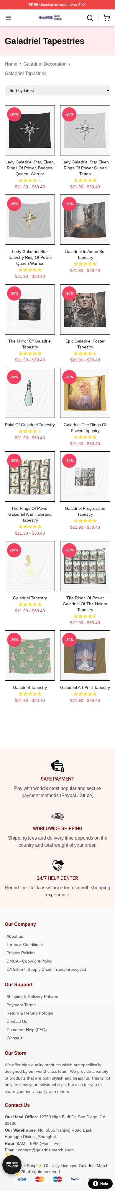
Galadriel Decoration (45, 63)
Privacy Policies (20, 952)
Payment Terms (21, 1004)
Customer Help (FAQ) (26, 1029)
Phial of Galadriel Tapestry (30, 424)
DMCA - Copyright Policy (29, 961)
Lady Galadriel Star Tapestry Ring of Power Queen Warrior (30, 257)
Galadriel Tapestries (26, 73)
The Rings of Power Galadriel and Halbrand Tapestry (30, 514)
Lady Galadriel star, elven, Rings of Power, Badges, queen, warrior (30, 168)
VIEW (30, 149)
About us (14, 936)
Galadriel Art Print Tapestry (85, 687)
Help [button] (104, 1184)
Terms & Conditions (24, 944)
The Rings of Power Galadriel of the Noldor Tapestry (85, 604)
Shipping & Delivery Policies (32, 996)
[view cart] (106, 17)
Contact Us (16, 1021)
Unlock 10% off (12, 1165)
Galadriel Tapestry (30, 598)
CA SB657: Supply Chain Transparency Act (46, 969)
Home (11, 63)
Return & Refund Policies (29, 1013)
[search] (89, 17)
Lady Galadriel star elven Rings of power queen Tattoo (85, 168)
